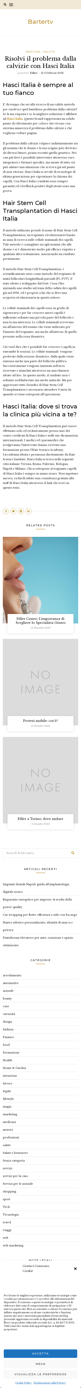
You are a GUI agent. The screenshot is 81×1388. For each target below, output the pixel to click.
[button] (75, 1268)
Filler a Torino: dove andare (40, 819)
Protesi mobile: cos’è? (40, 721)
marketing (10, 1114)
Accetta (40, 1353)
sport (6, 1199)
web (5, 1237)
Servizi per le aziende (18, 1183)
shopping (9, 1191)
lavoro (7, 1083)
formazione (11, 1052)
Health (7, 1060)
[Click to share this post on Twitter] (13, 511)
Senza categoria (14, 1160)
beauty (7, 998)
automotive (11, 983)
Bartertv (40, 21)
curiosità (9, 1014)
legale (7, 1091)
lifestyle (8, 1099)
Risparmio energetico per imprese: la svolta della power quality (37, 903)
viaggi (7, 1230)
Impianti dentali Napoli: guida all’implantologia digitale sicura (36, 888)
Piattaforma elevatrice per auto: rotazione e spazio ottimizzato (38, 941)
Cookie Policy (23, 1382)
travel (7, 1222)
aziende (8, 991)
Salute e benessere (15, 1153)
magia (7, 1106)
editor (33, 73)
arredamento (12, 975)
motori (8, 1129)
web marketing (13, 1245)
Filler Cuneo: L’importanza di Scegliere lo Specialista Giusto (41, 621)
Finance (8, 1037)
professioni (11, 1137)
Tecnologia (11, 1214)
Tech (6, 1207)
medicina (33, 51)
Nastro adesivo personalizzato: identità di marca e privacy (38, 926)
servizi (7, 1168)
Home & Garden (14, 1068)
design (7, 1021)
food (6, 1045)
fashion (8, 1029)
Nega (41, 1364)
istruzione (10, 1075)
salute (49, 51)
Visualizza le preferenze (41, 1374)
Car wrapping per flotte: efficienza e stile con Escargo (40, 914)
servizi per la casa (15, 1176)
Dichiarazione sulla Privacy (50, 1382)
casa (6, 1006)
